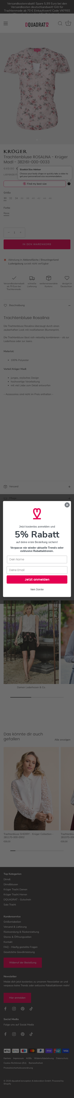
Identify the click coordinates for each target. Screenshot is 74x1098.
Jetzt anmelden (37, 579)
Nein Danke (37, 589)
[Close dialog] (67, 504)
